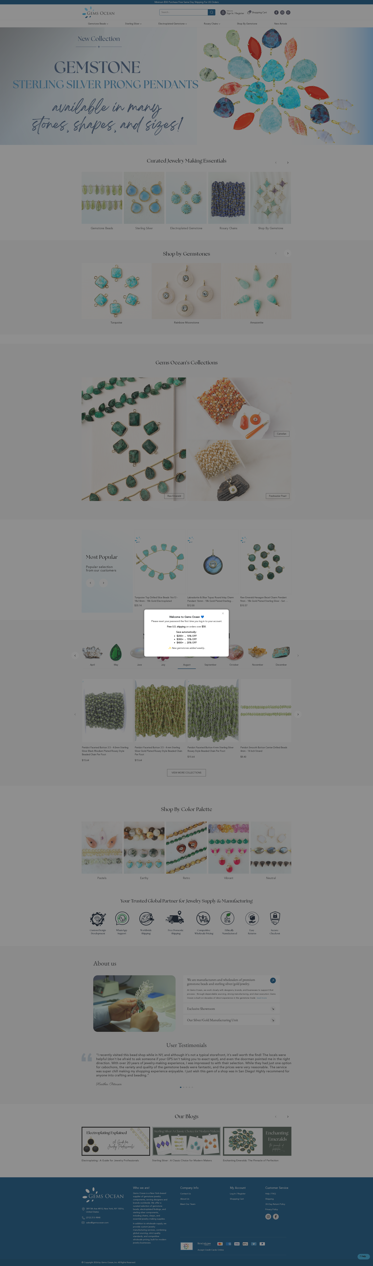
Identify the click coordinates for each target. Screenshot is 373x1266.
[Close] (224, 614)
